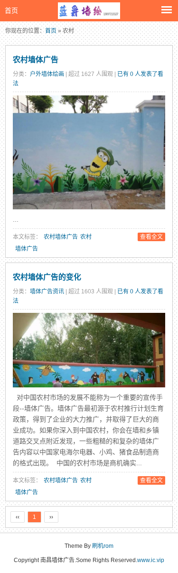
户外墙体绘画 (47, 74)
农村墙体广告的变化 (47, 277)
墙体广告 (26, 248)
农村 (86, 237)
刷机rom (102, 546)
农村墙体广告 (35, 60)
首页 (11, 10)
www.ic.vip (150, 560)
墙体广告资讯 (47, 291)
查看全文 (151, 237)
